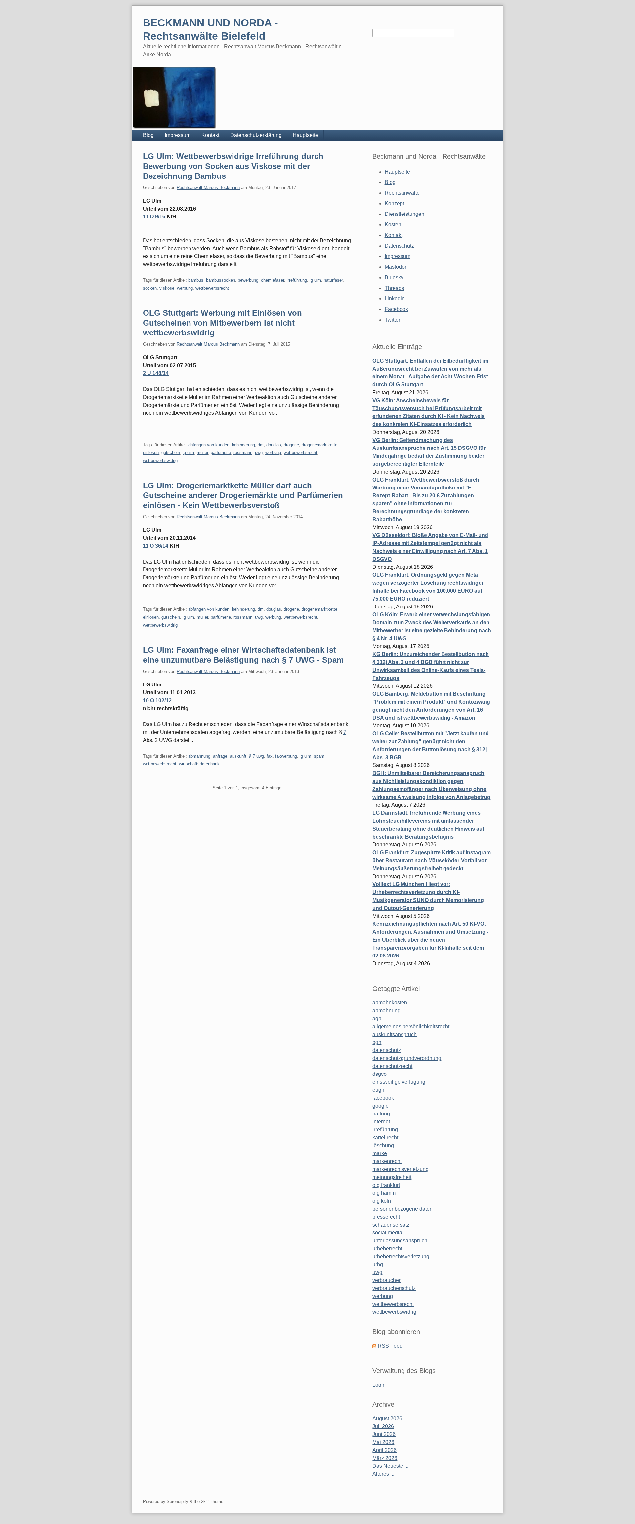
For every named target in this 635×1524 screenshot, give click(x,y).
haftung (381, 1113)
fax (270, 756)
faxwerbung (286, 756)
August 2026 (387, 1418)
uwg (259, 452)
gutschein (170, 452)
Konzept (394, 203)
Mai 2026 (383, 1442)
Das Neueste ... (390, 1466)
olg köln (381, 1201)
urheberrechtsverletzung (400, 1256)
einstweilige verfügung (398, 1082)
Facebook (396, 309)
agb (376, 1018)
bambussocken (220, 280)
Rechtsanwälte (402, 193)
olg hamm (384, 1193)
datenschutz (386, 1050)
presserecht (386, 1217)
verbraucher (386, 1280)
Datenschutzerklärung (256, 135)
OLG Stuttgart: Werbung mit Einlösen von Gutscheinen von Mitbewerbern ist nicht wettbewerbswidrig (222, 322)
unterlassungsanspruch (399, 1240)
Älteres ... (383, 1474)
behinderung (243, 444)
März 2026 (384, 1458)
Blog (148, 135)
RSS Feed (390, 1345)
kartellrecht (385, 1137)
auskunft (238, 756)
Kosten (393, 224)
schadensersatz (390, 1225)
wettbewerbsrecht (212, 288)
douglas (273, 444)
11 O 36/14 (155, 546)
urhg (377, 1264)
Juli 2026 (383, 1426)
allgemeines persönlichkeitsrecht (410, 1026)
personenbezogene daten (402, 1209)
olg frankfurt (386, 1185)
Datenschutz (399, 246)
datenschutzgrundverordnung (406, 1058)
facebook (383, 1098)
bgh (376, 1042)
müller (202, 452)
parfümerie (221, 452)
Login (379, 1384)
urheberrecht (387, 1248)
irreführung (297, 280)
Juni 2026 (384, 1434)
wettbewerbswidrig (160, 460)
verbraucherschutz (394, 1288)
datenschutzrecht (392, 1066)
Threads (394, 288)
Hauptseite (305, 135)
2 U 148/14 (156, 373)
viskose (166, 288)
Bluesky (394, 277)
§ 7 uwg (256, 756)
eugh (378, 1090)
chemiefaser (272, 280)
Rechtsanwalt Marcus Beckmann (208, 187)
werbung (185, 288)
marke (379, 1153)
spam (319, 756)
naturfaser (333, 280)
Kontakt (210, 135)
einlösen (151, 452)
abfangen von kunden (208, 444)
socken (150, 288)
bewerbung (248, 280)
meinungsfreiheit (391, 1177)
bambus (195, 280)
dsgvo (379, 1074)
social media (387, 1232)
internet (381, 1121)
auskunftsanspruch (394, 1034)
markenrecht (387, 1161)
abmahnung (199, 756)
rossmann (242, 452)
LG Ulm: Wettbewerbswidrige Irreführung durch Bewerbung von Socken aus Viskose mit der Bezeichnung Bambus (233, 166)
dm (261, 444)
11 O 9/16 (154, 216)
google (380, 1106)
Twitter (392, 320)
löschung (383, 1145)
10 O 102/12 (157, 700)
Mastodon (396, 267)
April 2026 (384, 1450)
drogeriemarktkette (319, 444)
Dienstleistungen (404, 214)
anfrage (220, 756)
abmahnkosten (389, 1002)
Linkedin (395, 298)
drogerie (291, 444)
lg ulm (315, 280)
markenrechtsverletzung (400, 1169)
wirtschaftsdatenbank (199, 764)
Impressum (177, 135)
